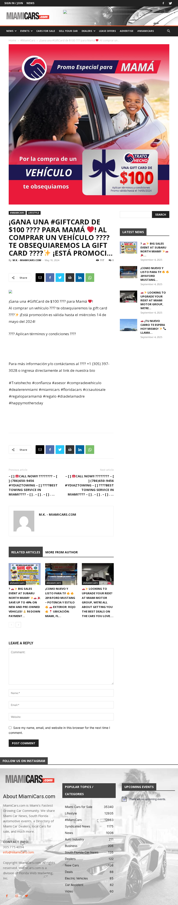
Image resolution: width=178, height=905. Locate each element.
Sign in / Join (13, 3)
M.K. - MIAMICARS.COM (27, 260)
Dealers (87, 30)
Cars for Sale (45, 30)
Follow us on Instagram (24, 761)
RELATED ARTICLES (25, 552)
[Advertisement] (61, 349)
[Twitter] (170, 3)
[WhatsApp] (90, 277)
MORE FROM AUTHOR (61, 552)
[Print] (70, 277)
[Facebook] (163, 3)
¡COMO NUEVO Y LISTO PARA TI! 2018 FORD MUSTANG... (151, 274)
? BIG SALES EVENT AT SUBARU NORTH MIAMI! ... (153, 249)
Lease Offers (107, 30)
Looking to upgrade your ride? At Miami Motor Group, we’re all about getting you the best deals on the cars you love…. (98, 602)
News (30, 3)
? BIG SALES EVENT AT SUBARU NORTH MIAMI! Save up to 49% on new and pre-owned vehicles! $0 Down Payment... (24, 602)
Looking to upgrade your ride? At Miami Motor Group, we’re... (153, 300)
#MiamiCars (145, 30)
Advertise (126, 30)
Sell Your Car (68, 30)
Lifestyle (33, 212)
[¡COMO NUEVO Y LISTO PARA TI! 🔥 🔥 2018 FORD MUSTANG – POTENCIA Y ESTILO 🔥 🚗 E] (61, 574)
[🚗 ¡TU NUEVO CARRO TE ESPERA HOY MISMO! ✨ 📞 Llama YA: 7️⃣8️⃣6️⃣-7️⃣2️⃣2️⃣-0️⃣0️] (128, 325)
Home (12, 40)
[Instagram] (16, 896)
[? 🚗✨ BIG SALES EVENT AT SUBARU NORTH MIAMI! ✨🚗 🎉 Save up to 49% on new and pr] (25, 574)
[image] (29, 779)
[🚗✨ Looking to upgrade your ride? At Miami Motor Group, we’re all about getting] (98, 574)
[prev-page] (11, 624)
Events (25, 30)
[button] (168, 31)
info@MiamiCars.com (18, 852)
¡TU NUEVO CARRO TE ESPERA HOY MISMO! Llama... (152, 327)
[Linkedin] (80, 277)
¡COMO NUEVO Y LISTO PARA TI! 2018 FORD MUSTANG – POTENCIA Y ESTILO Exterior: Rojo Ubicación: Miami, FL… (60, 602)
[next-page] (18, 624)
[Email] (40, 277)
